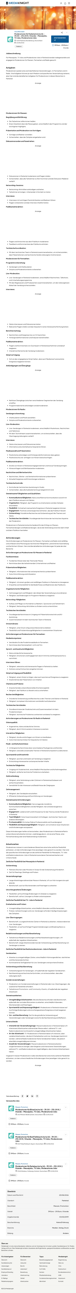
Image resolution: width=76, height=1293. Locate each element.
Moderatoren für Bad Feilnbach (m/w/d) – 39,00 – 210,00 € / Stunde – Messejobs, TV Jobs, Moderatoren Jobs (38, 1139)
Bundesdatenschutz (64, 1272)
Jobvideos (4, 1275)
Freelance (18, 46)
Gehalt (22, 1278)
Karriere (41, 1272)
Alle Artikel (42, 1281)
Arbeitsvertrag (24, 1275)
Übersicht (4, 1260)
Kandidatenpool (6, 1269)
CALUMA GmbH (19, 31)
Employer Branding (7, 1272)
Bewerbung (23, 1272)
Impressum (61, 1278)
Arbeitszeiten (24, 1281)
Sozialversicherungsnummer (48, 1278)
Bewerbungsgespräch (46, 1260)
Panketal (65, 1200)
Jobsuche (23, 1263)
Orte (59, 1266)
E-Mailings (4, 1278)
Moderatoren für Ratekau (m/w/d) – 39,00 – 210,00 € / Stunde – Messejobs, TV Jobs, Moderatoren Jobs (39, 1167)
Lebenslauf (23, 1269)
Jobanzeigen (5, 1266)
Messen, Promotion (21, 1107)
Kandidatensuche (6, 1263)
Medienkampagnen (7, 1281)
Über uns (61, 1263)
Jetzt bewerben (60, 38)
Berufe (22, 1266)
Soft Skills (42, 1269)
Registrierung (62, 1260)
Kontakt (60, 1281)
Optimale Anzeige (44, 1263)
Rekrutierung (43, 1266)
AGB (59, 1275)
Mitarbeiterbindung (45, 1275)
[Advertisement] (38, 97)
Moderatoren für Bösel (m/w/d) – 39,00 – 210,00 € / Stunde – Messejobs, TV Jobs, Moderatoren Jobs (38, 1110)
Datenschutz (62, 1269)
